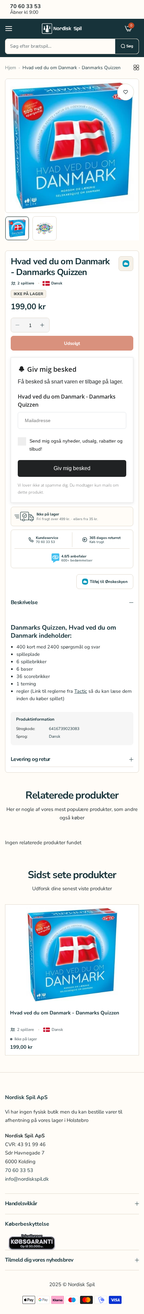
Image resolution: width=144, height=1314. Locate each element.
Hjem (10, 67)
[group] (72, 146)
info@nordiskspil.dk (27, 1179)
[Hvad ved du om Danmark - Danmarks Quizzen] (72, 955)
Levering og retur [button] (30, 759)
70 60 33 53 (19, 1170)
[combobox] (60, 46)
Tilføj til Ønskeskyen (109, 581)
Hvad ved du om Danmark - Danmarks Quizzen (64, 1012)
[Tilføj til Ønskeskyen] (126, 263)
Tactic (80, 691)
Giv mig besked (72, 468)
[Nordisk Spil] (70, 28)
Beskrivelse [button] (24, 602)
